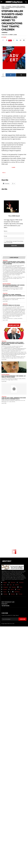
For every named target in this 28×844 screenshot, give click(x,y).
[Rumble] (1, 589)
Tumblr (18, 589)
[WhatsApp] (13, 40)
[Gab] (8, 585)
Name (5, 231)
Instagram (5, 587)
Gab (10, 584)
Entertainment (7, 283)
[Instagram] (1, 587)
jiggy (4, 37)
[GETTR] (13, 585)
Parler (21, 587)
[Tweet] (21, 75)
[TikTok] (9, 589)
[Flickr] (1, 585)
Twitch (4, 591)
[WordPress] (13, 592)
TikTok (12, 589)
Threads (20, 594)
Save (10, 40)
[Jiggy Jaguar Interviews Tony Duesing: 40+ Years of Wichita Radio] (14, 367)
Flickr (4, 584)
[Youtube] (1, 594)
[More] (23, 40)
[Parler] (18, 587)
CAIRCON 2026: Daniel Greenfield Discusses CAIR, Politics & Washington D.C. (14, 295)
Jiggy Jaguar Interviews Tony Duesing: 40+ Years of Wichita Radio (14, 285)
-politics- (5, 260)
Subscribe (22, 619)
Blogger (5, 582)
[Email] (20, 40)
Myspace (14, 587)
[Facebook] (2, 40)
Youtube (5, 594)
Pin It (3, 172)
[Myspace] (10, 587)
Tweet (13, 167)
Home (2, 6)
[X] (6, 40)
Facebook (21, 582)
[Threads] (17, 594)
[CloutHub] (9, 582)
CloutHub (13, 582)
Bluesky (13, 594)
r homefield (8, 6)
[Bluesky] (9, 594)
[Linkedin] (16, 40)
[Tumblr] (15, 589)
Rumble (5, 589)
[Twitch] (1, 592)
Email (5, 236)
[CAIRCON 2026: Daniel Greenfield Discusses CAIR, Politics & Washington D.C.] (14, 389)
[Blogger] (1, 582)
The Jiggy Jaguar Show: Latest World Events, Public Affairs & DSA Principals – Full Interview (14, 262)
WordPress (17, 591)
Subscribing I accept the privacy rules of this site (13, 242)
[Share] (11, 75)
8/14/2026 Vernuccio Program (11, 305)
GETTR (16, 584)
